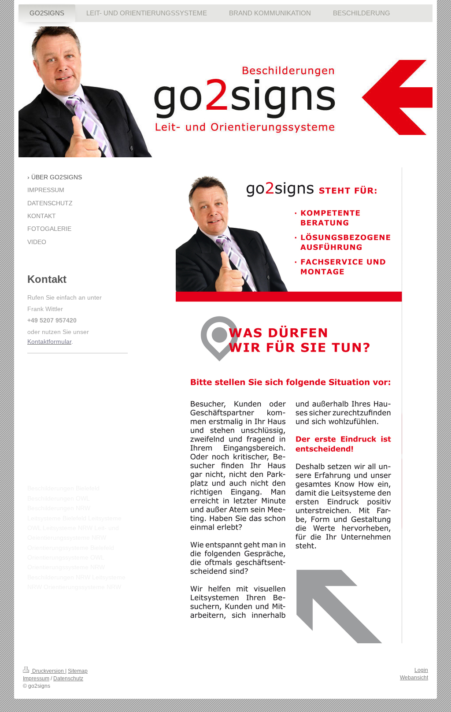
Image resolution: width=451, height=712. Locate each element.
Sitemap (78, 671)
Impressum (36, 678)
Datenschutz (68, 678)
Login (421, 670)
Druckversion (48, 671)
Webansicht (414, 678)
